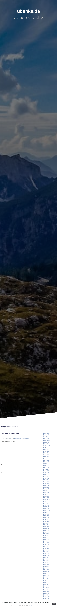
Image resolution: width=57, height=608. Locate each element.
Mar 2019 (46, 535)
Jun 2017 (46, 573)
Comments (6, 473)
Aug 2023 (47, 440)
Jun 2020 (46, 508)
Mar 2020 (46, 514)
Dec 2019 (46, 519)
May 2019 (47, 532)
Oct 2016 (46, 587)
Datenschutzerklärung (35, 605)
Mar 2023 (46, 449)
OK (54, 604)
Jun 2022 (46, 465)
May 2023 (47, 445)
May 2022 (47, 467)
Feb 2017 (46, 580)
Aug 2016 (46, 591)
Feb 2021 (46, 494)
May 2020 (47, 510)
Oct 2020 (46, 501)
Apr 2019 (46, 534)
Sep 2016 (46, 589)
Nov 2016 (46, 586)
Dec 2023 (46, 433)
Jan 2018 (46, 561)
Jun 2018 (46, 552)
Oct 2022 (46, 458)
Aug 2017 (46, 570)
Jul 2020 (46, 507)
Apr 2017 (46, 577)
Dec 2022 (46, 454)
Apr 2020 (46, 512)
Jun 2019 (46, 530)
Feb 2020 (46, 516)
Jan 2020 (46, 517)
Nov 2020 (47, 499)
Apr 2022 (46, 469)
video (19, 438)
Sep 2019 (46, 525)
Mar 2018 (46, 557)
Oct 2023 (46, 436)
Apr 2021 (46, 490)
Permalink (26, 438)
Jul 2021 (46, 485)
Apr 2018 (46, 555)
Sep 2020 (46, 503)
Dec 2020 (46, 498)
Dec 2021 (46, 476)
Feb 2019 (46, 537)
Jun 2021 (46, 487)
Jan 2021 (46, 496)
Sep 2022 (46, 460)
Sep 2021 (46, 481)
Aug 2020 (47, 505)
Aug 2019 (46, 526)
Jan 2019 (46, 539)
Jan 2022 (46, 474)
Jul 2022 (46, 463)
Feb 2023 (46, 451)
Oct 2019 (46, 523)
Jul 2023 (46, 442)
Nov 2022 (46, 456)
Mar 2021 (46, 492)
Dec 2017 (46, 562)
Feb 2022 (46, 472)
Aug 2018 (46, 548)
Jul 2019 (46, 528)
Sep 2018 (46, 546)
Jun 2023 (46, 444)
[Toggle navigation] (54, 2)
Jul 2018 (46, 550)
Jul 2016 (46, 593)
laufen (16, 438)
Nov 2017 (46, 564)
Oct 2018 (46, 544)
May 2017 (46, 575)
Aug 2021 (46, 483)
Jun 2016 (46, 595)
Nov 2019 (46, 521)
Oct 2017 (46, 566)
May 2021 (46, 489)
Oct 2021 (46, 480)
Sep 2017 (46, 568)
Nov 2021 (46, 478)
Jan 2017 (46, 582)
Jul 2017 (46, 571)
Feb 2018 (46, 559)
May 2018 (46, 553)
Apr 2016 (46, 598)
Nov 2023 (47, 435)
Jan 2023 (46, 453)
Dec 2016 (46, 584)
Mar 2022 (46, 471)
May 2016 (47, 596)
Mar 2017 (46, 579)
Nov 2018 (46, 543)
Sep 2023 (46, 438)
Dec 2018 (46, 541)
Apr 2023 (46, 447)
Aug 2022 (46, 462)
